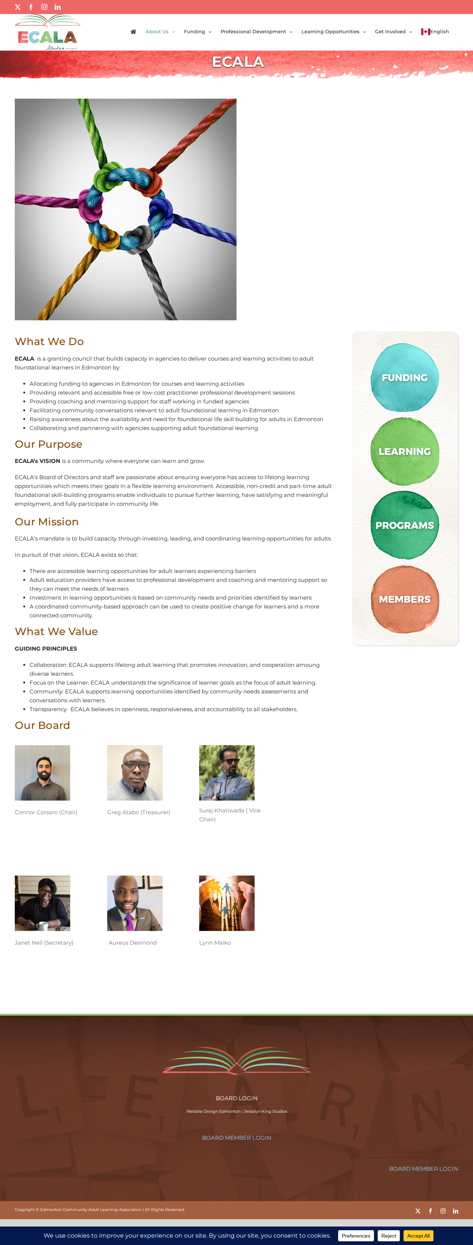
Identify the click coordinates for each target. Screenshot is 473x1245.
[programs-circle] (405, 491)
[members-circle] (405, 565)
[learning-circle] (405, 417)
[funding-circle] (405, 343)
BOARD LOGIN (237, 1098)
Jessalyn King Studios (265, 1111)
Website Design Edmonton (213, 1111)
